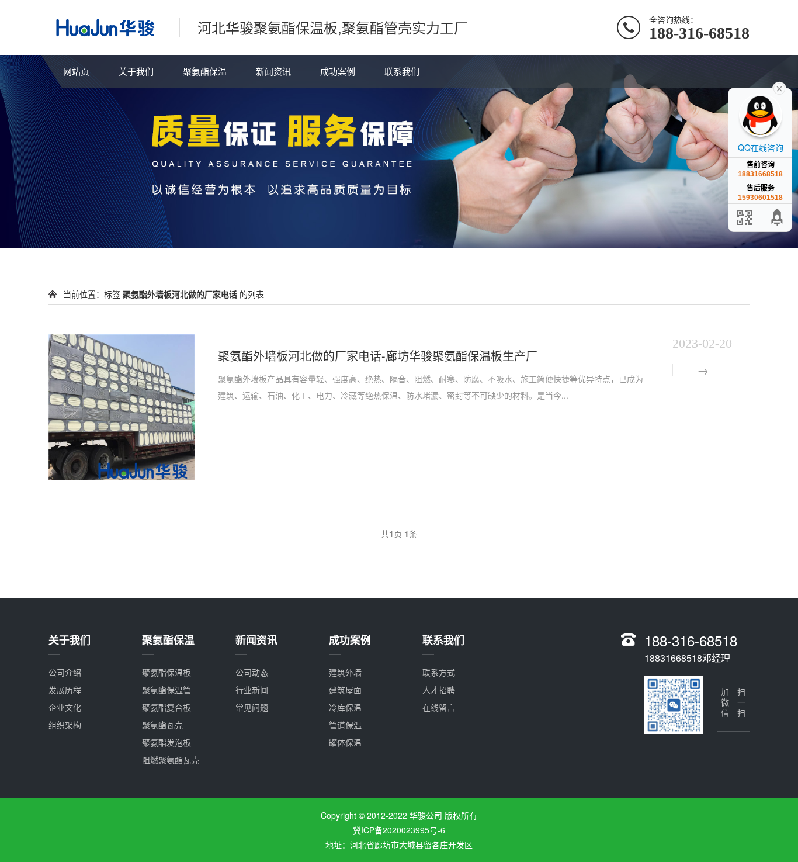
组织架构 (64, 725)
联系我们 (401, 71)
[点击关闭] (779, 88)
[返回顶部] (777, 217)
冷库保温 (345, 707)
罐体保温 (345, 742)
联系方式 (438, 672)
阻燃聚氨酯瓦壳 (170, 760)
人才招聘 (438, 689)
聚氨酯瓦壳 (162, 725)
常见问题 (251, 707)
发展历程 (64, 689)
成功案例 (337, 71)
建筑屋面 (345, 689)
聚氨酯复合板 (166, 707)
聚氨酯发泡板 (166, 742)
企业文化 (64, 707)
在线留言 (438, 707)
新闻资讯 (273, 71)
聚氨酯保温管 (166, 689)
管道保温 (345, 725)
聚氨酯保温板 (166, 672)
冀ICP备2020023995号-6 (399, 830)
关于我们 (136, 71)
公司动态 (251, 672)
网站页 (76, 71)
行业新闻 (251, 689)
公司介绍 (64, 672)
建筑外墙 (345, 672)
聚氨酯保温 (205, 71)
